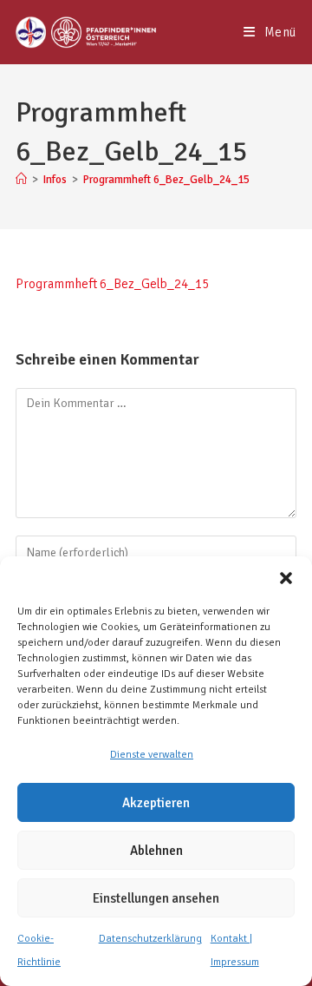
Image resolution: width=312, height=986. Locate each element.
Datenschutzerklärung (150, 938)
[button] (286, 578)
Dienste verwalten (151, 754)
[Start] (21, 180)
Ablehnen (156, 850)
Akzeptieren (156, 803)
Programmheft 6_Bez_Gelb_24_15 (166, 180)
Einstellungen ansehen (156, 898)
